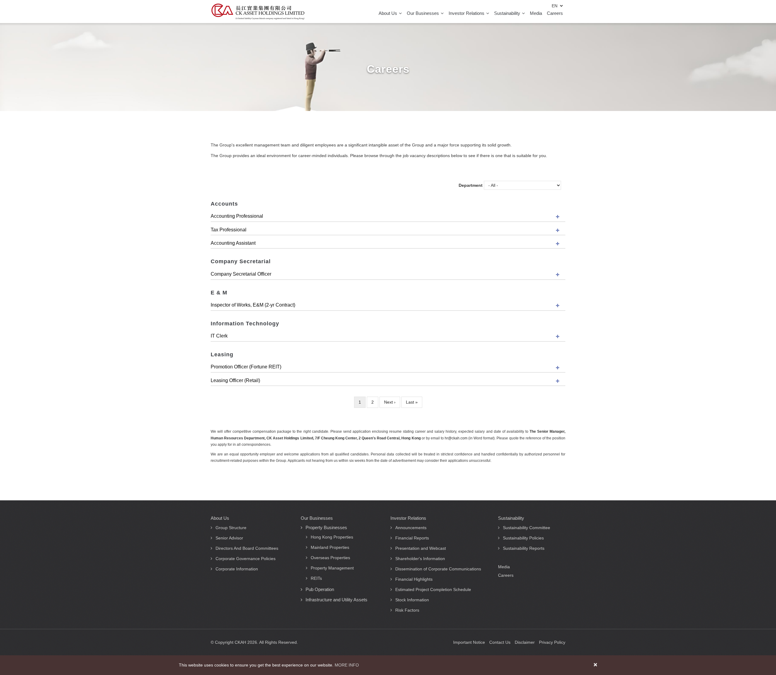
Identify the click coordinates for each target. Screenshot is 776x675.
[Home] (258, 11)
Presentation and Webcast (420, 548)
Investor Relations (467, 13)
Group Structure (231, 527)
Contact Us (499, 642)
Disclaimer (525, 642)
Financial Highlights (414, 579)
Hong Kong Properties (332, 537)
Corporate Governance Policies (246, 558)
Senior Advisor (229, 538)
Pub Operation (320, 589)
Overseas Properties (330, 557)
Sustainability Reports (523, 548)
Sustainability (507, 13)
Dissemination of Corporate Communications (438, 568)
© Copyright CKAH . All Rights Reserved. (254, 642)
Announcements (410, 527)
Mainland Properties (330, 547)
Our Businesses (423, 13)
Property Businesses (326, 527)
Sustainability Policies (523, 538)
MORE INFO (347, 665)
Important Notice (469, 642)
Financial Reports (412, 538)
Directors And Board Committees (247, 548)
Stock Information (412, 599)
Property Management (332, 568)
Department (471, 185)
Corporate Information (237, 568)
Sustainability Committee (526, 527)
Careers (555, 13)
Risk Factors (407, 610)
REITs (316, 578)
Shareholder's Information (420, 558)
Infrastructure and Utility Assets (336, 599)
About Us (388, 13)
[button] (388, 216)
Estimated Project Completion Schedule (433, 589)
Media (536, 13)
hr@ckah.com (456, 438)
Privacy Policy (552, 642)
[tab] (388, 216)
